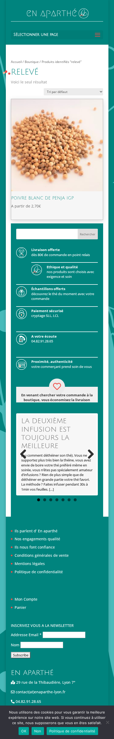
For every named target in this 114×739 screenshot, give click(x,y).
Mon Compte (26, 599)
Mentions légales (30, 563)
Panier (20, 607)
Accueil (16, 62)
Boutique (32, 62)
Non (37, 731)
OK (23, 731)
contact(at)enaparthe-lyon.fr (40, 691)
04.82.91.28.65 (28, 701)
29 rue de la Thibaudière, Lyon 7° (45, 682)
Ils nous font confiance (35, 547)
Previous (25, 454)
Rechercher (87, 234)
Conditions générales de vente (42, 555)
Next (89, 454)
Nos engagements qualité (37, 538)
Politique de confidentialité (39, 571)
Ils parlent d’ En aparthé (36, 530)
